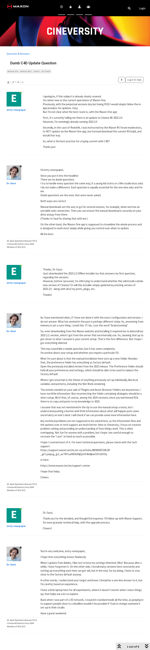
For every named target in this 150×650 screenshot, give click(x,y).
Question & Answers (18, 53)
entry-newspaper (16, 109)
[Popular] (70, 8)
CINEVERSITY (75, 31)
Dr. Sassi (11, 183)
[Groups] (88, 8)
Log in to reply (134, 79)
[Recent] (61, 8)
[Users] (79, 8)
